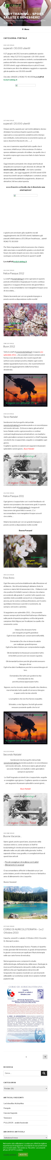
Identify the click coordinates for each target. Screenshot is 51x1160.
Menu (26, 29)
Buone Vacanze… (12, 836)
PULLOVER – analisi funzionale (16, 1123)
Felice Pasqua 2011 (13, 496)
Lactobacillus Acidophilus (14, 1103)
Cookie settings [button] (10, 1155)
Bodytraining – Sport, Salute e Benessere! (24, 15)
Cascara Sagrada (10, 1113)
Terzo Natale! (10, 416)
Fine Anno (8, 577)
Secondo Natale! (12, 754)
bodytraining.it (18, 279)
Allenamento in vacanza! (14, 865)
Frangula (7, 1108)
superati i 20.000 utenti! (16, 123)
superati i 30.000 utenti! (16, 48)
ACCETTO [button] (23, 1155)
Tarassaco (8, 1118)
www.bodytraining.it (24, 352)
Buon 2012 (9, 346)
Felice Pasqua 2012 (13, 273)
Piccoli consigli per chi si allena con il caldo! (22, 862)
